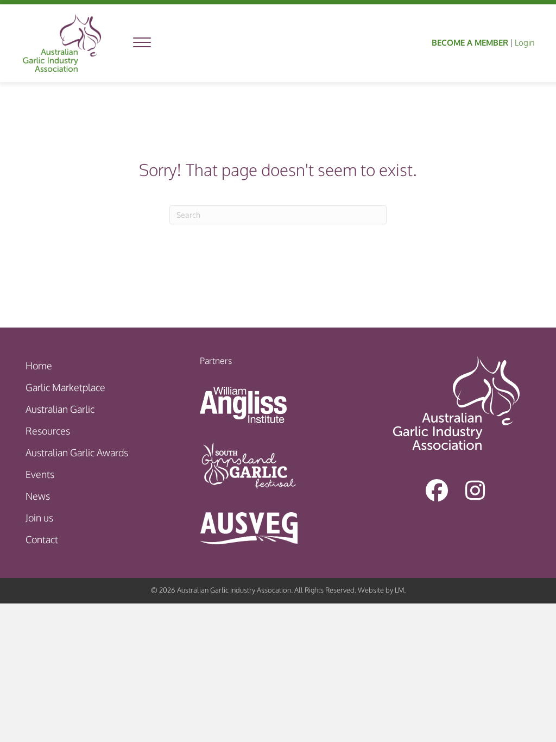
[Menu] (142, 43)
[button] (437, 490)
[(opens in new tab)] (243, 404)
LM (399, 590)
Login (524, 42)
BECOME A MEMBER (470, 42)
